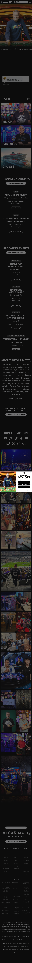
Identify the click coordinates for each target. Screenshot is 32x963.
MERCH (24, 482)
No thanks (24, 488)
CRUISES (24, 486)
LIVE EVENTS (24, 484)
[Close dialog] (31, 472)
